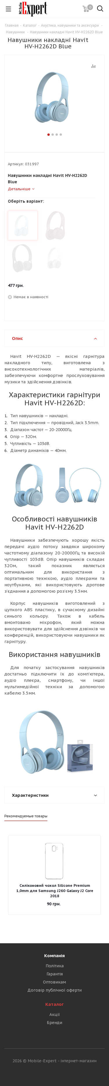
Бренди (54, 1022)
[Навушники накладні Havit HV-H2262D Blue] (54, 97)
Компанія (54, 955)
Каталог (54, 1004)
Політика (55, 965)
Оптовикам (54, 982)
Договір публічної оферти (54, 990)
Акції (54, 1014)
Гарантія (55, 974)
